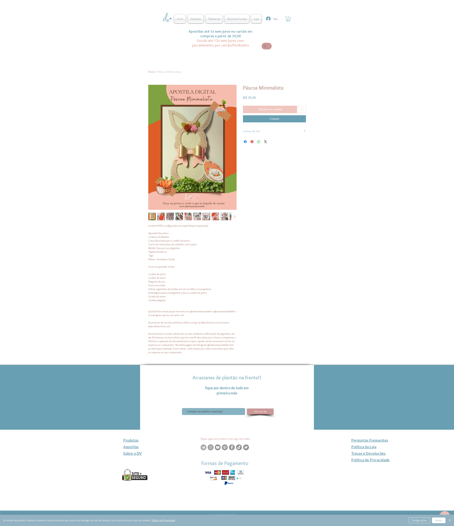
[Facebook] (232, 447)
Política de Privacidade (163, 520)
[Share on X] (265, 142)
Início (151, 71)
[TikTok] (239, 447)
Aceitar (438, 520)
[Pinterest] (225, 447)
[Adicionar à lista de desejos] (302, 109)
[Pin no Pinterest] (252, 142)
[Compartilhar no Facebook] (245, 142)
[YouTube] (218, 447)
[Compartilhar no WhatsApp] (259, 142)
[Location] (217, 485)
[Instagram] (211, 447)
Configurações (419, 520)
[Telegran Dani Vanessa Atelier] (203, 447)
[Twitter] (246, 447)
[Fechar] (450, 520)
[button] (288, 19)
